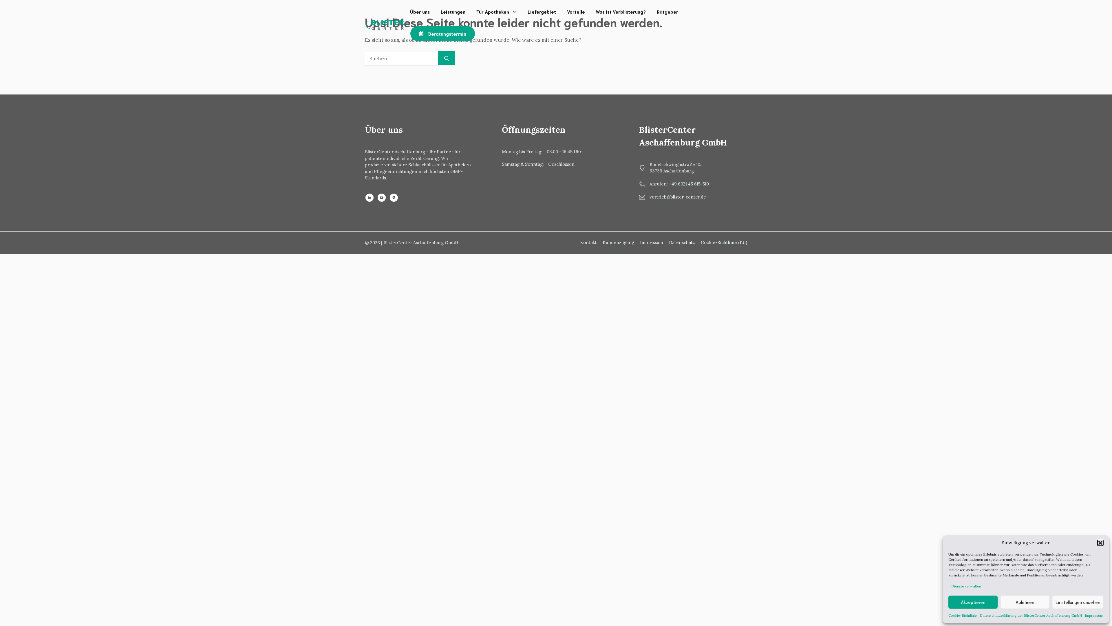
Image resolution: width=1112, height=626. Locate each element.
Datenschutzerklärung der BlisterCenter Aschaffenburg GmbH (1031, 615)
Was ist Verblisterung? (621, 11)
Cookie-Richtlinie (962, 615)
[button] (1100, 543)
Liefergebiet (542, 11)
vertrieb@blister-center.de (678, 197)
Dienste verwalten (966, 586)
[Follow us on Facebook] (381, 197)
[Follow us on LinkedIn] (369, 197)
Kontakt (588, 242)
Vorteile (576, 11)
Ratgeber (667, 11)
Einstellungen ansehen (1078, 602)
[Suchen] (446, 58)
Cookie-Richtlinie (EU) (724, 242)
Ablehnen (1025, 602)
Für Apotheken (492, 11)
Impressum (1094, 615)
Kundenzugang (618, 242)
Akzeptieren (973, 602)
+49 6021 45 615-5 (687, 184)
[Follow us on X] (393, 197)
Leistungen (453, 11)
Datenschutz (682, 242)
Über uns (420, 11)
